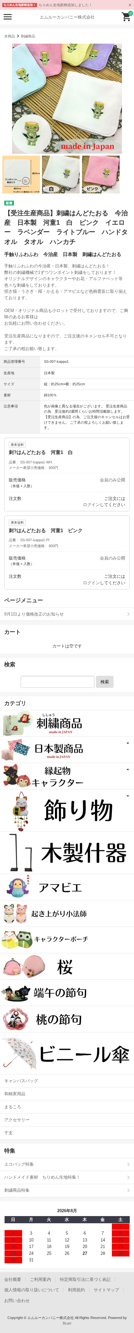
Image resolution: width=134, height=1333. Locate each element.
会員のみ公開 (112, 479)
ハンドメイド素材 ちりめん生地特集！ (42, 1177)
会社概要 (12, 1279)
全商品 (9, 36)
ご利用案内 (40, 1279)
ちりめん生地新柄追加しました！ (65, 5)
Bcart (67, 1323)
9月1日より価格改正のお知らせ (34, 614)
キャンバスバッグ (21, 1080)
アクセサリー (17, 1119)
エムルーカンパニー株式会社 (67, 17)
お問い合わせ (17, 1300)
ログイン (91, 504)
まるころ (12, 1106)
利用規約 (76, 1289)
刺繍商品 (28, 36)
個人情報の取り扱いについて (31, 1289)
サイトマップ (106, 1289)
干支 (8, 1132)
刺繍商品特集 (17, 1190)
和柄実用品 (14, 1093)
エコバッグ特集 (19, 1164)
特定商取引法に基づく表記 (85, 1279)
